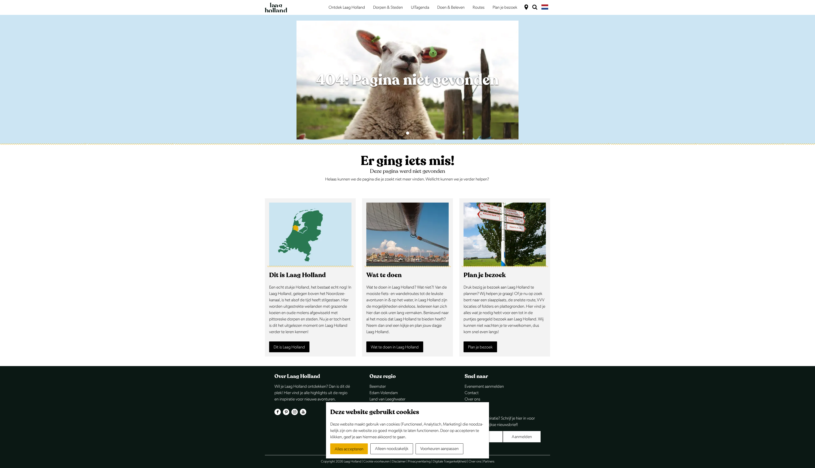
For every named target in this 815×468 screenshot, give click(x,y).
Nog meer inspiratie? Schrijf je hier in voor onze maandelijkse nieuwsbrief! (500, 421)
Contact (472, 392)
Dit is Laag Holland (289, 347)
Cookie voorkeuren (376, 462)
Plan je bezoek (480, 347)
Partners (488, 462)
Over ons (472, 399)
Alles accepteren (349, 449)
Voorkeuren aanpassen (439, 448)
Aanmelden (522, 436)
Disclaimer (399, 462)
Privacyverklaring (419, 462)
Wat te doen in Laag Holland (395, 347)
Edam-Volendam (384, 392)
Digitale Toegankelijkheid (450, 462)
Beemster (378, 386)
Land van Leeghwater (387, 399)
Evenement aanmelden (484, 386)
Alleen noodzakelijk (391, 448)
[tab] (407, 133)
